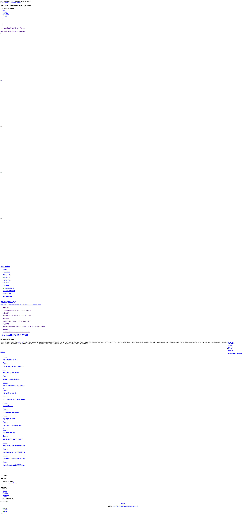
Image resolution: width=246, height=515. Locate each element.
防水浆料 (119, 506)
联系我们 (5, 16)
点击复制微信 (3, 501)
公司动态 (230, 345)
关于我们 (5, 12)
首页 (4, 10)
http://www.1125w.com (22, 342)
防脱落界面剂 (124, 506)
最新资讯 (230, 348)
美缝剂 (115, 506)
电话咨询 (6, 511)
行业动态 (230, 347)
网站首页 (5, 491)
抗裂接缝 (130, 506)
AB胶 (136, 506)
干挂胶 (133, 506)
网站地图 (123, 503)
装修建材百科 (6, 14)
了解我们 (3, 352)
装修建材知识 (6, 13)
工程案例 (5, 269)
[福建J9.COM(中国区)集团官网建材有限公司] (11, 2)
